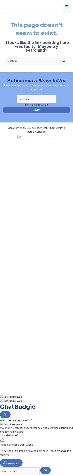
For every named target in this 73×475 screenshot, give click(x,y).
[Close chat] (5, 414)
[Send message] (45, 470)
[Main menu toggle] (66, 7)
